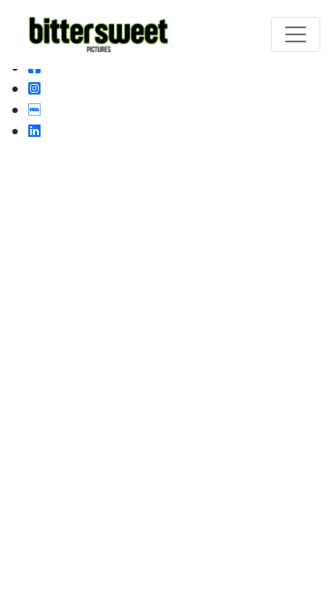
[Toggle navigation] (295, 34)
